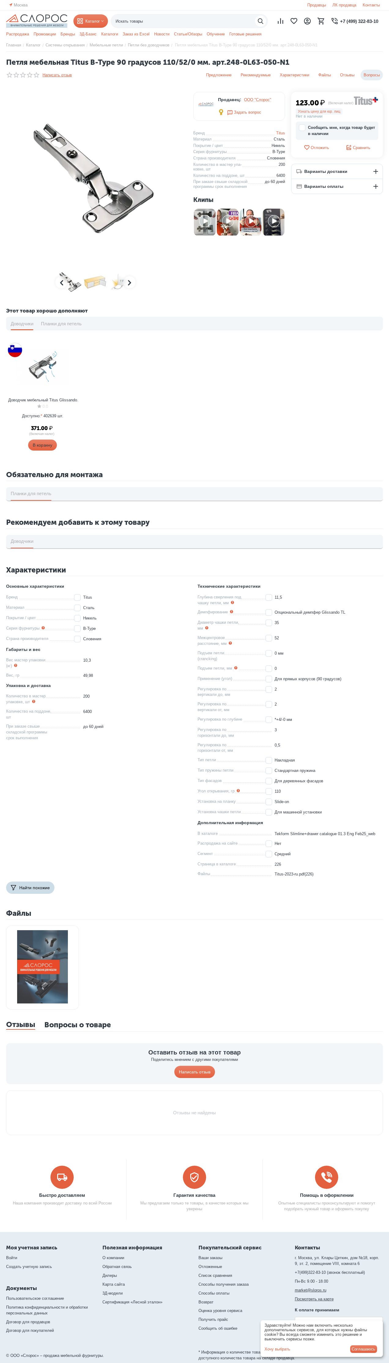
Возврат (205, 1302)
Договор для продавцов (28, 1322)
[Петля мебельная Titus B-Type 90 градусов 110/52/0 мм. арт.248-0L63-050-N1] (95, 179)
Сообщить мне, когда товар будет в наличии (341, 130)
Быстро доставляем (62, 1195)
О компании (113, 1257)
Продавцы (316, 5)
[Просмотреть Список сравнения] (280, 21)
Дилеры (109, 1275)
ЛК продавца (344, 5)
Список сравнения (215, 1275)
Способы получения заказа (223, 1284)
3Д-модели (112, 1293)
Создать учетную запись (29, 1266)
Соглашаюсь (363, 1349)
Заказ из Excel (136, 34)
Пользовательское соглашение (35, 1298)
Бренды (68, 34)
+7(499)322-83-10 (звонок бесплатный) (330, 1272)
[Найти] (260, 21)
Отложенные (210, 1266)
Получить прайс (213, 1319)
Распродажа (17, 34)
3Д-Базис (88, 34)
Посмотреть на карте (314, 1299)
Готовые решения (245, 34)
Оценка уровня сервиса (220, 1310)
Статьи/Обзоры (188, 34)
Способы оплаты (213, 1293)
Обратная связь (117, 1266)
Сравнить (361, 147)
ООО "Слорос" (257, 99)
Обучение (216, 34)
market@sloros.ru (310, 1290)
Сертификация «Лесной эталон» (132, 1302)
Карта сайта (113, 1284)
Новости (161, 34)
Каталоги (109, 34)
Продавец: (229, 99)
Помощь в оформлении (327, 1195)
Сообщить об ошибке (217, 1328)
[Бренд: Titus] (366, 100)
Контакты (371, 5)
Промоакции (45, 34)
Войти (11, 1257)
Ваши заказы (210, 1257)
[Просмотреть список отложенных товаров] (294, 21)
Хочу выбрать (277, 1349)
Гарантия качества (194, 1195)
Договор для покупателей (30, 1330)
